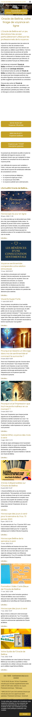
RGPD (9, 676)
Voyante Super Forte (10, 299)
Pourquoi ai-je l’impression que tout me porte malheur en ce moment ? (15, 406)
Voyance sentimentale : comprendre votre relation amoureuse (13, 266)
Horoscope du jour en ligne (13, 214)
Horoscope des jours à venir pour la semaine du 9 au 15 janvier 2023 (14, 516)
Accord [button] (25, 714)
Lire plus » (4, 238)
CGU (5, 676)
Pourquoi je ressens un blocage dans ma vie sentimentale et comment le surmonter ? (16, 353)
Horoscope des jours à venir (14, 608)
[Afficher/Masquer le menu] (30, 2)
